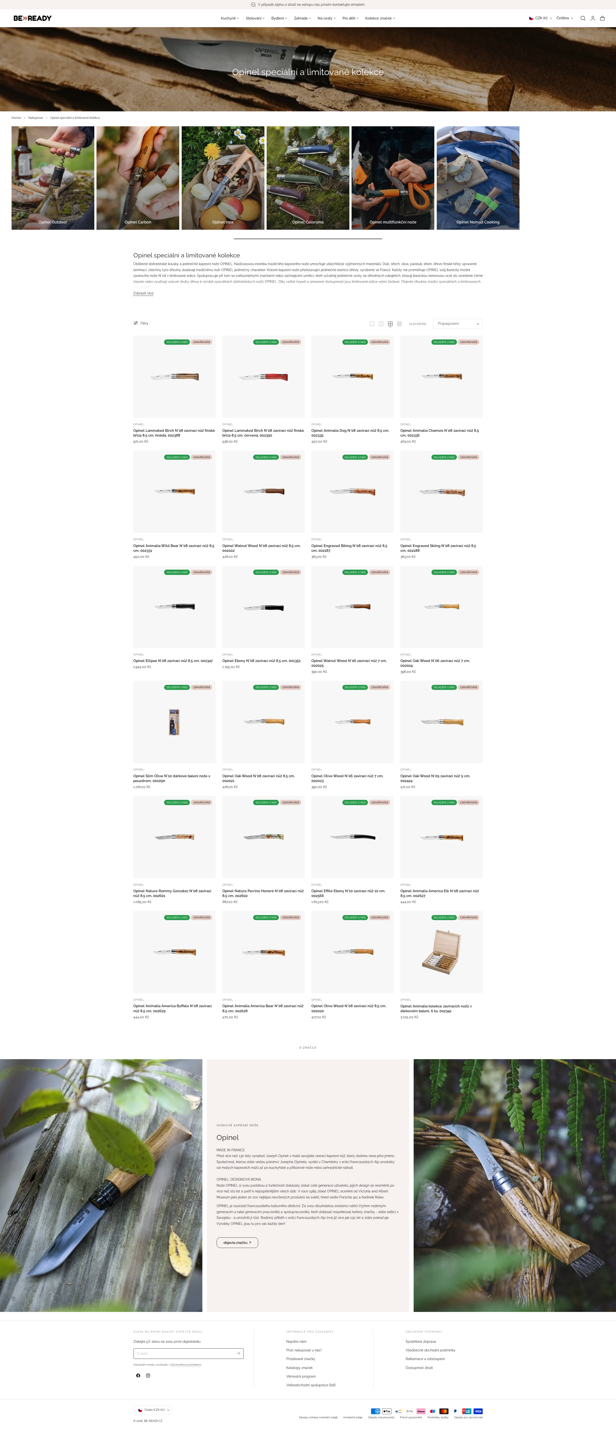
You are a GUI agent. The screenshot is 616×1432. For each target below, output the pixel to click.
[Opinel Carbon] (137, 178)
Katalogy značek (299, 1368)
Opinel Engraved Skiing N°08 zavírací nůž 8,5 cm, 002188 (438, 548)
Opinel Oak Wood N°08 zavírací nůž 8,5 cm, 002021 (258, 778)
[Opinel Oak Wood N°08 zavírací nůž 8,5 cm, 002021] (263, 722)
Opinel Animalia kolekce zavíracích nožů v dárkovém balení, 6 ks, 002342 (436, 1008)
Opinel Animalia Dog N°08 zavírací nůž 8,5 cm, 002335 (350, 433)
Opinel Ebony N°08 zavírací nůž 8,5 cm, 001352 (261, 661)
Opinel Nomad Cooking (478, 222)
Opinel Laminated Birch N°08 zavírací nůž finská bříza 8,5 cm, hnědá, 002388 (174, 433)
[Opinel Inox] (223, 178)
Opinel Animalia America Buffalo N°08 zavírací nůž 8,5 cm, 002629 (172, 1008)
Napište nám (296, 1341)
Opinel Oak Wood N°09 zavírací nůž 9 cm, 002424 (435, 778)
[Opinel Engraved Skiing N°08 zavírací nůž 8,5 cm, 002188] (441, 492)
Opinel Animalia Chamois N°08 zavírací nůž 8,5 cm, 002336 (439, 433)
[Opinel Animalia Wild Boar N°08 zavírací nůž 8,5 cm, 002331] (174, 492)
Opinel (138, 424)
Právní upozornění (411, 1417)
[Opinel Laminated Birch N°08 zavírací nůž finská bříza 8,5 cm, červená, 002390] (263, 377)
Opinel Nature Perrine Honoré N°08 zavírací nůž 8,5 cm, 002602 (263, 893)
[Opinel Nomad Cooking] (478, 178)
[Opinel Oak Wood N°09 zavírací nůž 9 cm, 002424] (441, 722)
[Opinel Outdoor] (53, 178)
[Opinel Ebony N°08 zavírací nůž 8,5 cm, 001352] (263, 607)
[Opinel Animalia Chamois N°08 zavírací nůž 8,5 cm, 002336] (441, 377)
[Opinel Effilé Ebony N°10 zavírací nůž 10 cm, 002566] (352, 837)
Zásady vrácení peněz (381, 1417)
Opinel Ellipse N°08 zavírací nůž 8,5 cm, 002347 (173, 661)
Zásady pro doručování (468, 1417)
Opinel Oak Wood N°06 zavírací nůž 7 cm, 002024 (435, 663)
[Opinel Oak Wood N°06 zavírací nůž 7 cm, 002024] (441, 607)
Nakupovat (35, 118)
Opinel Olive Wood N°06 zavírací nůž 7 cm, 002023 (347, 778)
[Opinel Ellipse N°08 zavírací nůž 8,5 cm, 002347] (174, 607)
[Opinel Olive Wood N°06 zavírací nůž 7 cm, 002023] (352, 722)
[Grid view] (372, 324)
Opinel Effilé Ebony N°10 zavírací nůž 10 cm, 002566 (348, 893)
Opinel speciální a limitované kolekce (75, 118)
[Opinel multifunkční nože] (393, 178)
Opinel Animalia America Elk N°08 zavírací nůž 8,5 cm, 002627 (439, 893)
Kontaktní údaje (352, 1417)
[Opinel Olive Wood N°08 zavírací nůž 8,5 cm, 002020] (352, 952)
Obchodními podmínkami (186, 1364)
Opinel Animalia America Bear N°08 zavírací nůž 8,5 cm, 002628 (262, 1008)
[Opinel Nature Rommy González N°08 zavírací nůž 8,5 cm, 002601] (174, 837)
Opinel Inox (222, 222)
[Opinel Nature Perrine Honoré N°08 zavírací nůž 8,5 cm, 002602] (263, 837)
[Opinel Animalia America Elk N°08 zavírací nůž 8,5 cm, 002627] (441, 837)
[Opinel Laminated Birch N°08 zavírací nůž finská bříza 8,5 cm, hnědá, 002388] (174, 377)
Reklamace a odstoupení (425, 1359)
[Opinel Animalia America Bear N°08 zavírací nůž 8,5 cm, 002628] (263, 952)
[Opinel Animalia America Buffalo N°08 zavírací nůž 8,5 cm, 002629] (174, 952)
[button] (583, 18)
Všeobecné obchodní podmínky (431, 1350)
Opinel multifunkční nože (393, 222)
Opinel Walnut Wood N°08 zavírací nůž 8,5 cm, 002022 (261, 548)
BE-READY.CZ (153, 1421)
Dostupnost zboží (419, 1368)
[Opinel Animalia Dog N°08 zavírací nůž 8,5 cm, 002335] (352, 377)
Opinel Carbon (138, 222)
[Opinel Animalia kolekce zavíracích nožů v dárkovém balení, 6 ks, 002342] (441, 952)
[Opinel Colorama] (308, 178)
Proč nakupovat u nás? (304, 1350)
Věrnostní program (301, 1376)
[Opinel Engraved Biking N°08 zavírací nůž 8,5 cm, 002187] (352, 492)
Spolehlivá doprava (421, 1341)
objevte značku (236, 1243)
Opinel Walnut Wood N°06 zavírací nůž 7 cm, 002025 (349, 663)
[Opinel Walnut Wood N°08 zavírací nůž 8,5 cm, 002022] (263, 492)
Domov (16, 118)
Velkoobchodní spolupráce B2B (310, 1385)
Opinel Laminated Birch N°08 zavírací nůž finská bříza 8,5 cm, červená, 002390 (263, 433)
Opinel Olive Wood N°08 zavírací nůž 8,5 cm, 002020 (348, 1008)
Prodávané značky (300, 1359)
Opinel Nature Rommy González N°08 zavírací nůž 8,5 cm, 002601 (172, 893)
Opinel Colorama (308, 222)
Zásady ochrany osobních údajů (318, 1417)
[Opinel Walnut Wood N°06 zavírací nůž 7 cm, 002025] (352, 607)
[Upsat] (238, 1353)
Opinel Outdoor (52, 222)
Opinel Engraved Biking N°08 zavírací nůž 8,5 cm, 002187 (349, 548)
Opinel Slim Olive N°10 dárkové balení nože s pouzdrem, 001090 (171, 778)
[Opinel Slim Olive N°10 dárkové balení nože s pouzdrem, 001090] (174, 722)
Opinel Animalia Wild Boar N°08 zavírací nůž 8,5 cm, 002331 (173, 548)
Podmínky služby (438, 1417)
